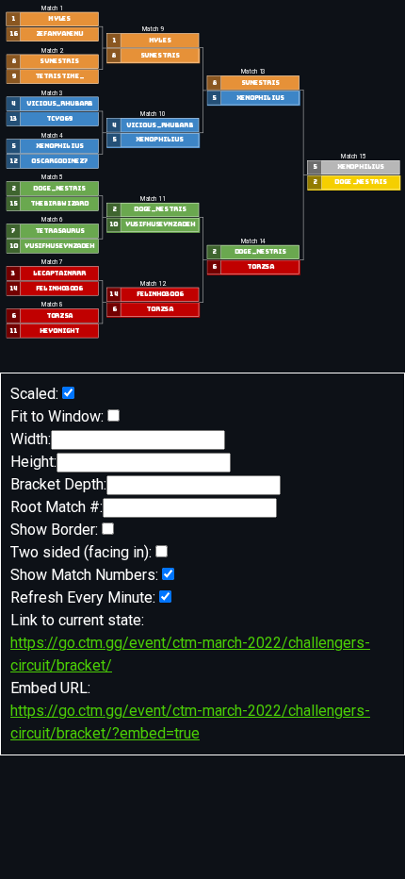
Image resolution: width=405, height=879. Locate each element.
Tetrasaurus (58, 231)
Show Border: (54, 530)
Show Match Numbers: (84, 575)
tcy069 (58, 119)
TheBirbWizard (59, 204)
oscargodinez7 (59, 162)
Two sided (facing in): (81, 552)
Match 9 (152, 29)
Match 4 (52, 136)
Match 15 (353, 156)
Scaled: (34, 394)
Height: (33, 462)
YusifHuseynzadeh (59, 245)
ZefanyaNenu (59, 34)
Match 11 (152, 199)
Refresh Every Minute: (82, 597)
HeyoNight (58, 330)
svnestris (59, 62)
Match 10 (152, 114)
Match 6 (52, 220)
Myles (59, 19)
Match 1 (52, 8)
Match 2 (52, 51)
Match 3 (52, 93)
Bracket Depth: (58, 484)
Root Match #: (56, 507)
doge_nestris (59, 189)
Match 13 (253, 71)
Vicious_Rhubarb (58, 104)
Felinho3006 (59, 288)
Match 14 (253, 241)
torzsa (59, 315)
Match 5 (52, 178)
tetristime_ (59, 77)
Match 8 (52, 304)
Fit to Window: (57, 416)
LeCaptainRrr (59, 273)
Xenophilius (58, 146)
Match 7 (52, 262)
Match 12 (152, 284)
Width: (30, 439)
